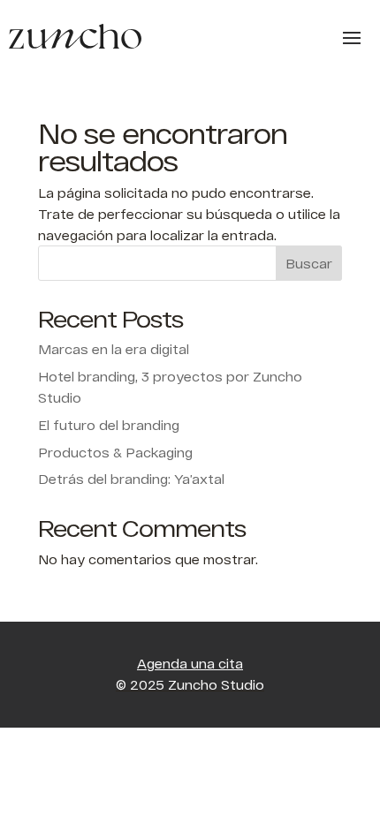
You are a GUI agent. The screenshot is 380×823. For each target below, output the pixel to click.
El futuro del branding (108, 425)
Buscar (308, 263)
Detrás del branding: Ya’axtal (131, 479)
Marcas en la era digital (113, 349)
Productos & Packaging (115, 452)
